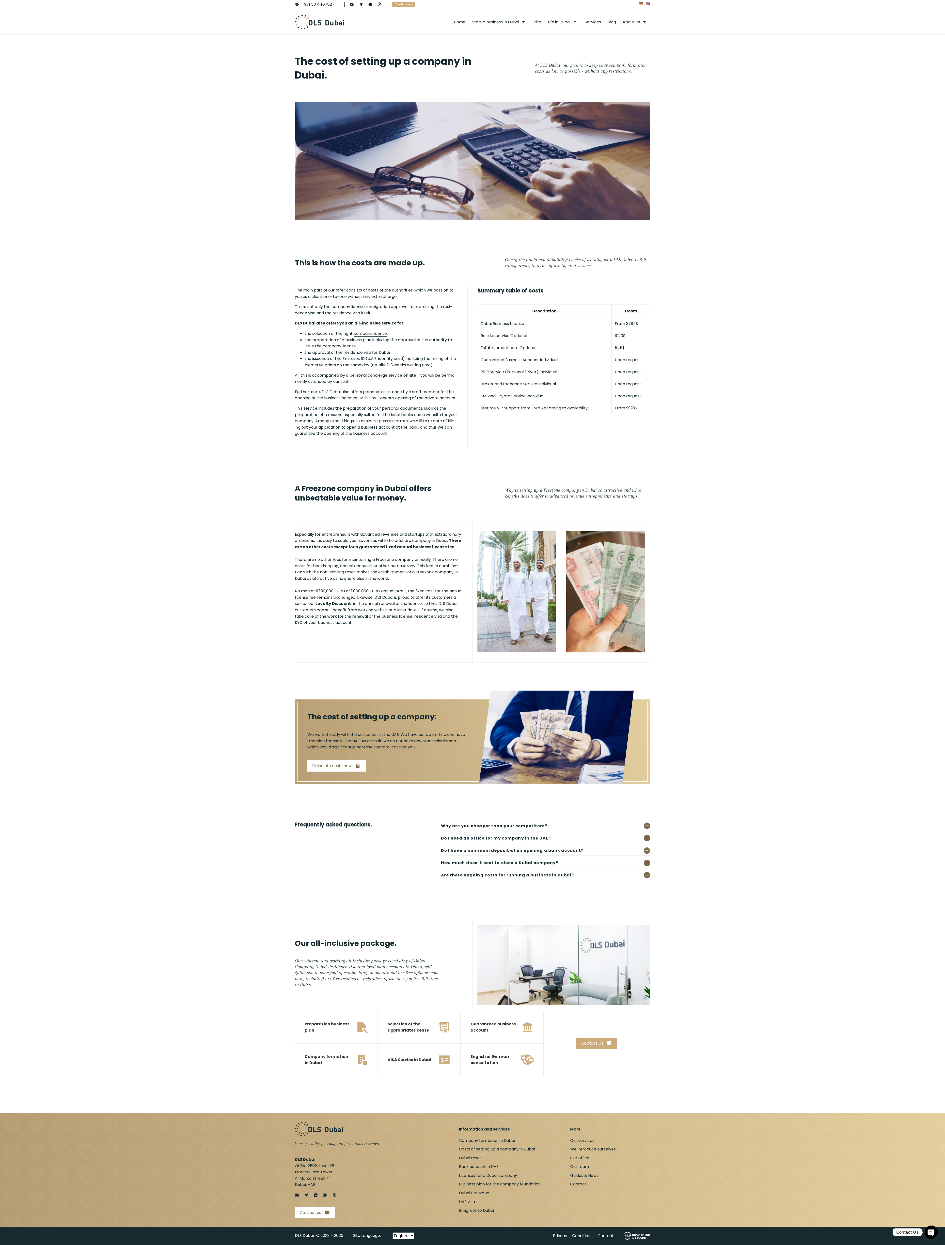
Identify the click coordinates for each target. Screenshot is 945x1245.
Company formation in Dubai (487, 1140)
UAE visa (467, 1202)
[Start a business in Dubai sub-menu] (524, 22)
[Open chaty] (931, 1230)
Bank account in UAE (479, 1166)
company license (370, 333)
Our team (579, 1166)
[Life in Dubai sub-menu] (576, 22)
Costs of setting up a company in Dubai (497, 1149)
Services (593, 22)
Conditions (582, 1236)
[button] (336, 766)
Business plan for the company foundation (500, 1184)
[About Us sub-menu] (645, 22)
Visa (537, 22)
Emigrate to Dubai (476, 1210)
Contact (578, 1184)
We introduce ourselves (593, 1149)
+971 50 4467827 (318, 4)
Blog (612, 22)
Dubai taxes (470, 1158)
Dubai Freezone (474, 1193)
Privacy (560, 1236)
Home (459, 22)
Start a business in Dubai (495, 22)
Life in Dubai (559, 22)
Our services (582, 1140)
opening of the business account (326, 398)
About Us (631, 22)
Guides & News (584, 1175)
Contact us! (403, 4)
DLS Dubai (304, 1235)
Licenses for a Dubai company (488, 1175)
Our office (579, 1158)
